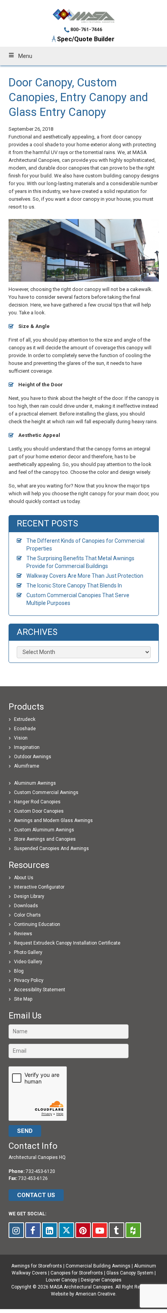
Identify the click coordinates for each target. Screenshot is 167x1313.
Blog (19, 971)
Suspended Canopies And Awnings (51, 848)
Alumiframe (26, 766)
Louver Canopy (61, 1280)
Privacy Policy (28, 980)
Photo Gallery (28, 952)
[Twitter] (66, 1230)
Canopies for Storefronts (76, 1273)
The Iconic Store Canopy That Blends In (74, 585)
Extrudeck (24, 719)
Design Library (29, 896)
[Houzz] (133, 1230)
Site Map (23, 999)
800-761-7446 (86, 29)
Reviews (23, 933)
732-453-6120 (40, 1171)
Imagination (27, 747)
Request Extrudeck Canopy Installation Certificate (67, 943)
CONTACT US (36, 1195)
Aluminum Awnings (35, 783)
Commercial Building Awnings (98, 1266)
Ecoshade (25, 728)
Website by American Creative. (84, 1294)
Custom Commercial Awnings (46, 792)
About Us (23, 877)
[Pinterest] (83, 1230)
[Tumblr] (116, 1230)
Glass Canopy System (129, 1273)
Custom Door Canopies (39, 811)
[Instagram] (16, 1230)
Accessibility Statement (39, 989)
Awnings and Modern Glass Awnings (53, 820)
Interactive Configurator (39, 887)
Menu (25, 56)
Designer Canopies (101, 1280)
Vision (21, 738)
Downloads (26, 905)
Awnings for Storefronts (36, 1266)
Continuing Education (37, 924)
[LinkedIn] (49, 1230)
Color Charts (27, 915)
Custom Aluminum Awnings (44, 830)
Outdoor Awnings (32, 756)
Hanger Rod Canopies (37, 802)
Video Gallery (28, 961)
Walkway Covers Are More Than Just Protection (84, 576)
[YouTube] (100, 1230)
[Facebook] (33, 1230)
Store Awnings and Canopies (45, 839)
